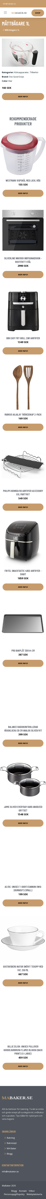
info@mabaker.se (9, 4)
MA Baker (11, 1148)
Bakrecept (12, 1143)
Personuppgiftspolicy (14, 1194)
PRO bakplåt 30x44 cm (23, 650)
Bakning (11, 1137)
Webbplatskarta (34, 1194)
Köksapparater (21, 72)
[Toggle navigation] (5, 12)
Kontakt (23, 1191)
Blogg (10, 1153)
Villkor (32, 1191)
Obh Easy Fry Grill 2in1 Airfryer (23, 338)
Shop (37, 13)
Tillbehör (34, 72)
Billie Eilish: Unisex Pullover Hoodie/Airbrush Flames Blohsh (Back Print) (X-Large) (23, 1050)
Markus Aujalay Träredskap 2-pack (23, 414)
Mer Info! (23, 96)
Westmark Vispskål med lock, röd (23, 180)
